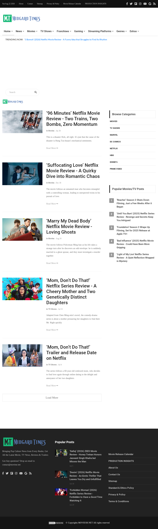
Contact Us (114, 474)
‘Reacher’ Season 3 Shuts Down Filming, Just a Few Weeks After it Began (134, 203)
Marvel (114, 135)
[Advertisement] (79, 65)
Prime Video (116, 169)
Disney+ (114, 162)
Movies (31, 31)
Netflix (114, 148)
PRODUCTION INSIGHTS (95, 4)
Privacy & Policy (53, 4)
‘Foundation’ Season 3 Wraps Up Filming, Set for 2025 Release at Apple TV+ (133, 230)
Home (7, 31)
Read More (51, 148)
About (21, 4)
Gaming (78, 31)
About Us (113, 467)
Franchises (63, 31)
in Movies (50, 131)
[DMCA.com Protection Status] (56, 523)
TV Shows (46, 31)
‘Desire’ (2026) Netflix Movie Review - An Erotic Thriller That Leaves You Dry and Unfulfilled (85, 476)
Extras (133, 31)
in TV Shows (51, 309)
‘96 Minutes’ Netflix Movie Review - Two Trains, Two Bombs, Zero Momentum (73, 118)
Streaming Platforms (99, 31)
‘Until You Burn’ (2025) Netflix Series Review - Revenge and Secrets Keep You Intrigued (135, 217)
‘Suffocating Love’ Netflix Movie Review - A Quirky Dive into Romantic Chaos (73, 170)
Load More (52, 397)
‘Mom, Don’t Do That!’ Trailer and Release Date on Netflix (71, 352)
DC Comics (115, 142)
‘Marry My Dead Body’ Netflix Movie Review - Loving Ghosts (69, 226)
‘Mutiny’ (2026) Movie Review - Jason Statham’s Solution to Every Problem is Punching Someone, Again (73, 43)
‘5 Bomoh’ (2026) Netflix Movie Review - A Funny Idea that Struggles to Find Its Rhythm (65, 39)
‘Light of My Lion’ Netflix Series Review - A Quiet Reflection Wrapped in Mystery (135, 257)
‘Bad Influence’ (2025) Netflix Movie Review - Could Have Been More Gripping (135, 244)
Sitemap (40, 4)
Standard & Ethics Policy (121, 488)
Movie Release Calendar (72, 4)
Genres (120, 31)
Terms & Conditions (118, 501)
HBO (112, 155)
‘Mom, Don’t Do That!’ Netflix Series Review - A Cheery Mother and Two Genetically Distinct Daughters (71, 291)
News (19, 31)
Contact (30, 4)
